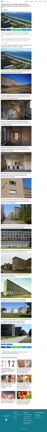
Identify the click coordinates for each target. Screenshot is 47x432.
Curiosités (31, 1)
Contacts (15, 416)
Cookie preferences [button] (39, 417)
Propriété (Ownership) (28, 420)
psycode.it (15, 418)
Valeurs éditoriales (27, 418)
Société (40, 1)
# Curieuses (3, 344)
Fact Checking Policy (28, 414)
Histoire (44, 1)
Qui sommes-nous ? (17, 414)
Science (26, 1)
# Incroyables (10, 344)
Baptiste (6, 9)
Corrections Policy (27, 416)
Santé (36, 1)
